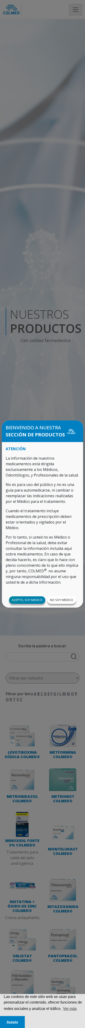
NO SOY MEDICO (61, 600)
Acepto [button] (12, 1022)
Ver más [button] (70, 1009)
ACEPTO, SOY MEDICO (27, 600)
